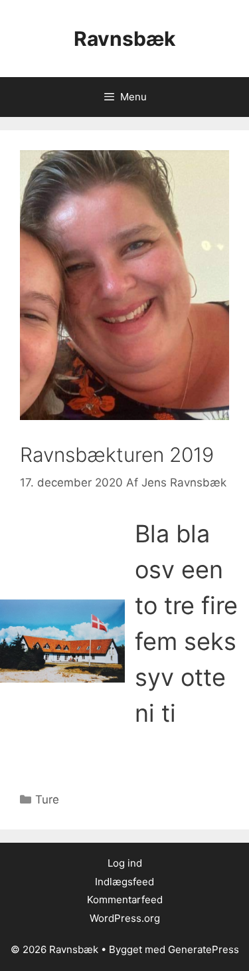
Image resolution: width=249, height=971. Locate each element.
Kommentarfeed (125, 899)
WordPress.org (125, 918)
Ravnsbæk (124, 39)
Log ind (125, 863)
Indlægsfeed (124, 881)
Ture (47, 799)
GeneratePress (203, 949)
